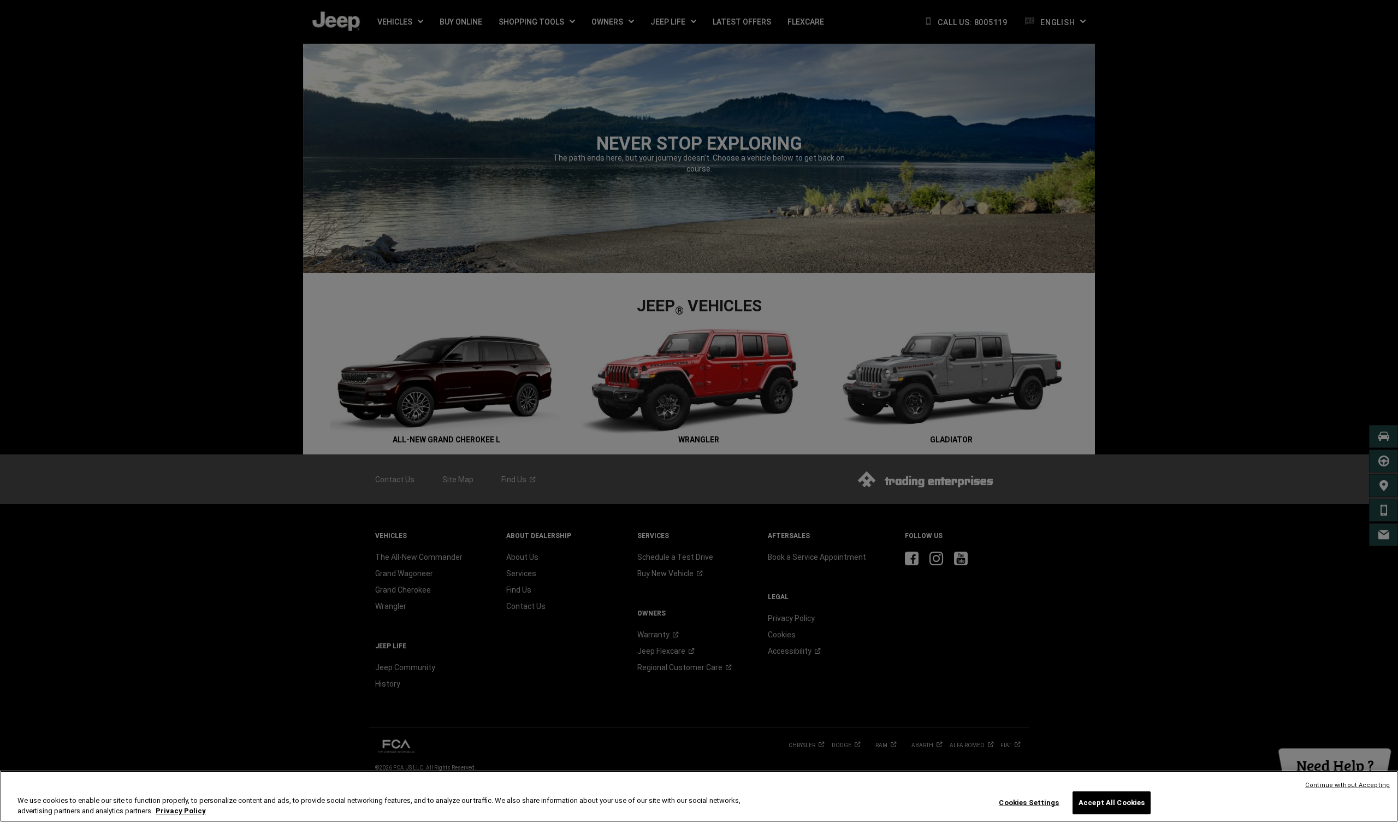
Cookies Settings (1029, 803)
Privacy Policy (181, 811)
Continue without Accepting (1347, 785)
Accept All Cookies (1112, 803)
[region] (699, 796)
